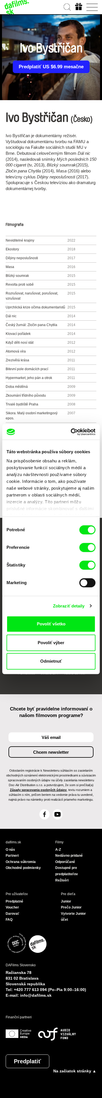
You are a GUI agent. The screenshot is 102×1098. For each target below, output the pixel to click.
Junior (66, 901)
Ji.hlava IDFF (50, 673)
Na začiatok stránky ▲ (74, 1071)
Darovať (12, 914)
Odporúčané (65, 862)
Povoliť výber (51, 642)
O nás (10, 850)
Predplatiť (27, 1061)
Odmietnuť (51, 661)
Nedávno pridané (69, 856)
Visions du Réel (74, 673)
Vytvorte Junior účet (73, 917)
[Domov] (17, 7)
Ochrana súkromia (21, 862)
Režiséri (62, 880)
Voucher (12, 907)
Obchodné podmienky (23, 868)
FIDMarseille (26, 673)
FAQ (9, 920)
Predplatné (14, 901)
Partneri (12, 856)
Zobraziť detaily (69, 605)
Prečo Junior (71, 907)
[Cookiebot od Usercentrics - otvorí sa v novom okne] (71, 432)
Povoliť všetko (51, 623)
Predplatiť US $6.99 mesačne (51, 66)
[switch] (87, 547)
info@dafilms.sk (36, 995)
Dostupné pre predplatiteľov (66, 871)
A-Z (58, 850)
